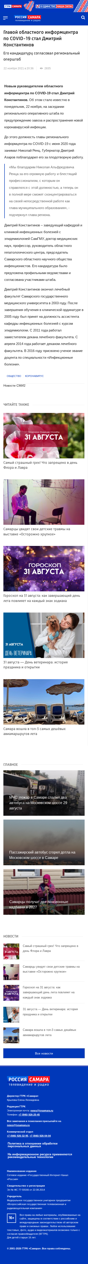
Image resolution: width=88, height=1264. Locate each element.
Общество (14, 376)
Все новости (44, 1053)
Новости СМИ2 (14, 385)
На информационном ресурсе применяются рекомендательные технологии (40, 1156)
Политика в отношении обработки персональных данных (33, 1145)
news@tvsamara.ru (41, 1110)
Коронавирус (34, 376)
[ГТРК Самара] (27, 18)
